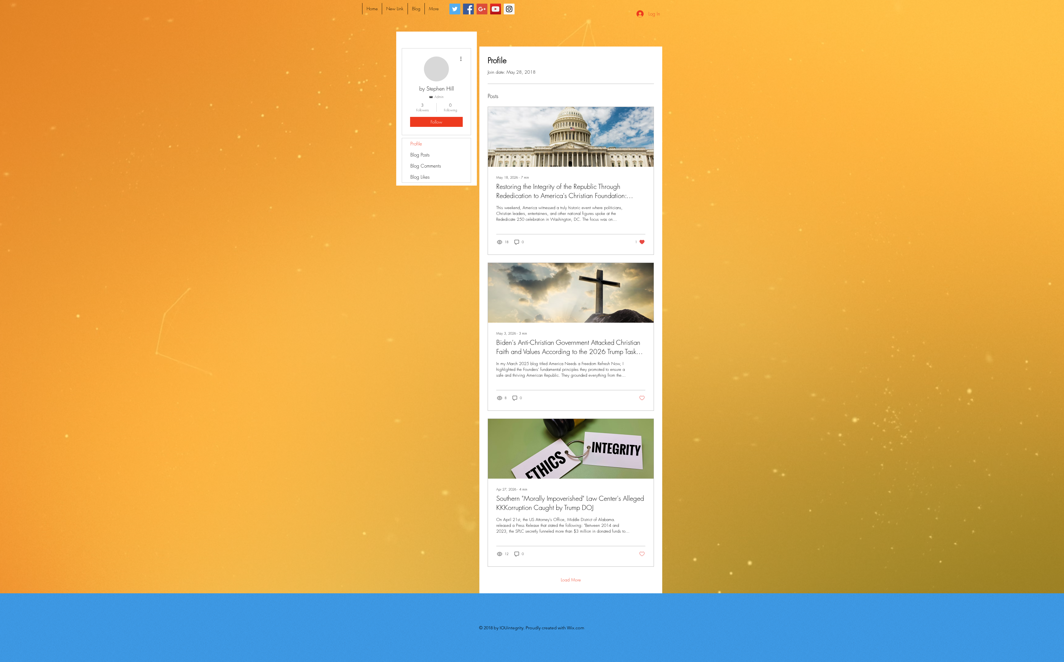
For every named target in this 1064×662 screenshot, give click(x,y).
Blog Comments (425, 166)
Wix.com (575, 627)
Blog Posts (419, 155)
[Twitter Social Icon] (454, 9)
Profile (416, 143)
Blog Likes (419, 177)
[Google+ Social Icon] (482, 9)
